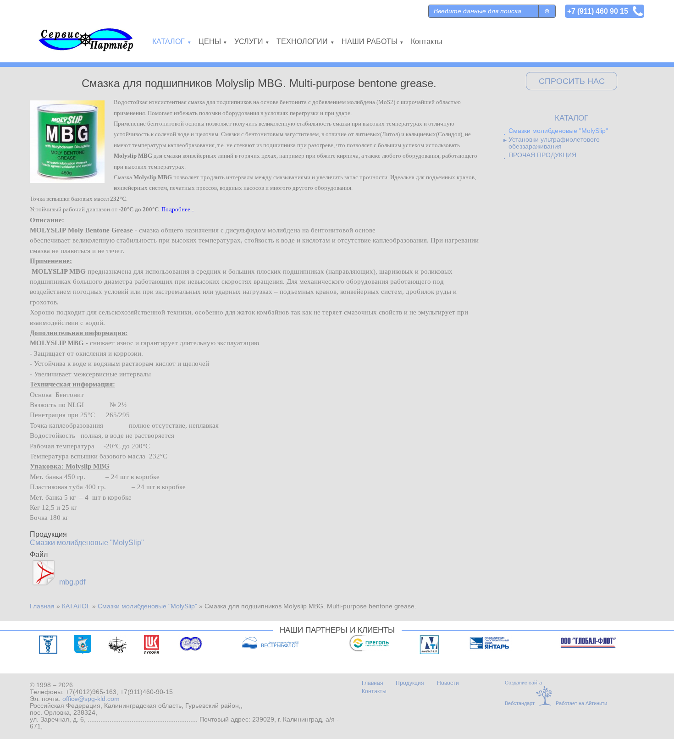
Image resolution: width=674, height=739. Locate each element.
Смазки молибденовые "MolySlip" (87, 542)
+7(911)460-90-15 (146, 692)
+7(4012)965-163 (91, 692)
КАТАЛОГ (76, 606)
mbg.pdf (72, 582)
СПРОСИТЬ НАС (572, 81)
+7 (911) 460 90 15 (597, 11)
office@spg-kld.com (91, 698)
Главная (42, 606)
